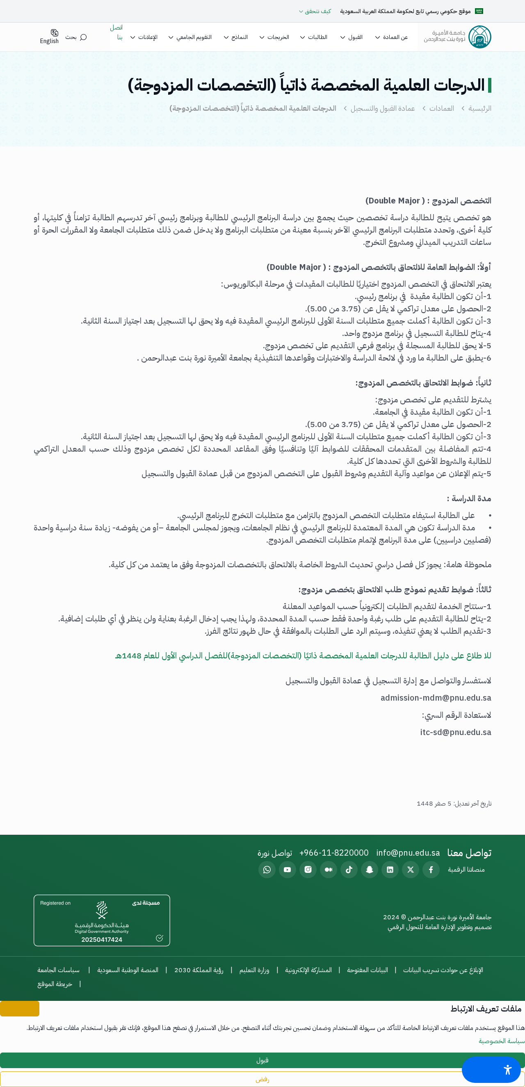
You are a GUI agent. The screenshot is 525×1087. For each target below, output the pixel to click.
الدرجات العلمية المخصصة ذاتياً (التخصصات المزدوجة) (252, 108)
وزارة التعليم (254, 970)
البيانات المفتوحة (367, 970)
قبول (262, 1060)
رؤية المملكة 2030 (199, 970)
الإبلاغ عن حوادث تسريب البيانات (443, 970)
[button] (391, 37)
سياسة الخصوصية (502, 1041)
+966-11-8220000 (334, 853)
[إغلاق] (19, 1008)
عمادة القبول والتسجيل (383, 108)
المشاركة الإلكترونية (308, 970)
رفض (262, 1079)
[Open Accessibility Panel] (491, 1070)
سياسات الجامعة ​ (59, 970)
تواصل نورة (275, 853)
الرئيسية (479, 108)
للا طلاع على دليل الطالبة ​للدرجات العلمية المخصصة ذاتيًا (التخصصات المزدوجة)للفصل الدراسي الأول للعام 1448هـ (303, 655)
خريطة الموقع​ (54, 984)
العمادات (441, 108)
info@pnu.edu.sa (408, 853)
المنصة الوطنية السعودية (127, 970)
